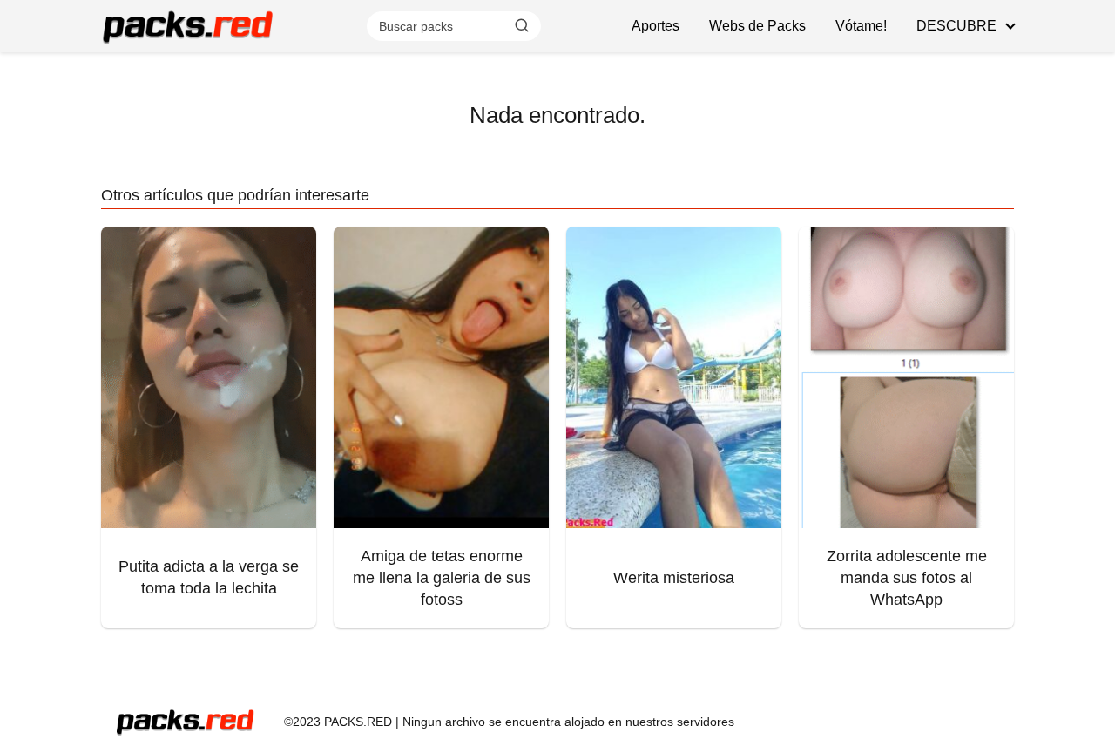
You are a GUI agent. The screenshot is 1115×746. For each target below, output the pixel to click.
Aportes (655, 25)
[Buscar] (521, 25)
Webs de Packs (757, 25)
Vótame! (861, 25)
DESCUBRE (956, 25)
